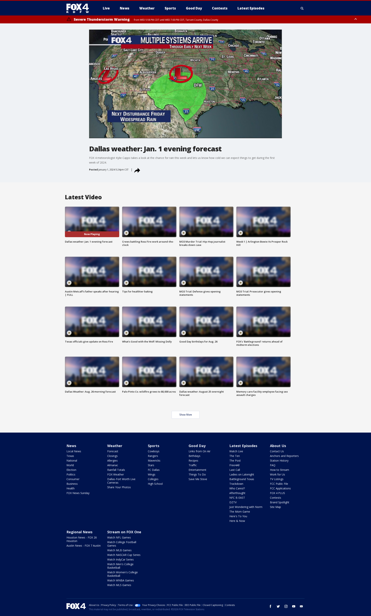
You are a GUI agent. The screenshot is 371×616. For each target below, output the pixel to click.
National (71, 460)
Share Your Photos (119, 487)
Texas (70, 456)
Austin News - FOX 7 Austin (83, 545)
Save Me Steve (198, 479)
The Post (235, 460)
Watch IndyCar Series (120, 559)
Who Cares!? (237, 488)
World (70, 465)
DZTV (233, 502)
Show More (185, 414)
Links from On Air (199, 451)
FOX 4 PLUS (277, 493)
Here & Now (237, 521)
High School (155, 484)
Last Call (234, 470)
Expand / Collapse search (302, 8)
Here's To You (238, 516)
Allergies (112, 460)
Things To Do (197, 474)
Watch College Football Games (121, 543)
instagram (286, 606)
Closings (112, 456)
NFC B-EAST (237, 497)
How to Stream (279, 470)
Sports (153, 445)
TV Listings (276, 479)
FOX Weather (115, 474)
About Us (278, 445)
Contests (275, 497)
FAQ (272, 465)
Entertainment (197, 470)
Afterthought (237, 493)
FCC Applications (280, 488)
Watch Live (236, 451)
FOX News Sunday (77, 493)
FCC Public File (279, 484)
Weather (114, 445)
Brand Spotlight (279, 502)
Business (72, 484)
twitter (278, 606)
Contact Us (277, 451)
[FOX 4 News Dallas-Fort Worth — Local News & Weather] (79, 8)
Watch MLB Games (119, 550)
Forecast (112, 451)
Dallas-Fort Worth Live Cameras (121, 480)
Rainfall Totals (116, 470)
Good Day (197, 445)
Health (70, 488)
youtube (294, 606)
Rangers (153, 456)
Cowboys (153, 451)
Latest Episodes (243, 445)
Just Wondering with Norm (245, 507)
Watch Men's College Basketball (120, 565)
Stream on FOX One (124, 532)
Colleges (153, 479)
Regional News (79, 532)
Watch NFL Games (119, 537)
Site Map (275, 507)
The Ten (234, 456)
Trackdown (236, 484)
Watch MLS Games (119, 585)
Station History (279, 460)
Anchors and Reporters (284, 456)
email (301, 606)
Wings (151, 474)
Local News (73, 451)
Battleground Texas (241, 479)
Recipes (193, 460)
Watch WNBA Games (120, 580)
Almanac (112, 465)
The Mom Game (239, 511)
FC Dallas (154, 470)
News (71, 445)
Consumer (72, 479)
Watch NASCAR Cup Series (123, 555)
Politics (70, 474)
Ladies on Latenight (241, 474)
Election (71, 470)
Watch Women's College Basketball (122, 574)
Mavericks (154, 460)
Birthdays (194, 456)
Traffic (193, 465)
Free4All (234, 465)
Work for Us (277, 474)
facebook (270, 606)
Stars (151, 465)
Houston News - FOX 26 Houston (81, 539)
